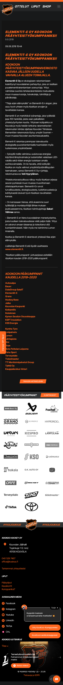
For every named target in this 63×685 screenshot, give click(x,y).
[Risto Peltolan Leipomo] (52, 483)
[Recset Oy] (31, 483)
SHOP (46, 6)
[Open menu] (59, 6)
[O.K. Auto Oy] (31, 469)
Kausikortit (7, 586)
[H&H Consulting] (31, 421)
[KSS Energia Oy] (52, 445)
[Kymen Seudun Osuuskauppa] (31, 456)
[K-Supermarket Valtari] (11, 457)
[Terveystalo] (11, 495)
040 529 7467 (8, 558)
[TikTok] (11, 507)
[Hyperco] (52, 421)
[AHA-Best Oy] (11, 408)
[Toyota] (31, 507)
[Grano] (11, 421)
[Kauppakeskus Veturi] (11, 433)
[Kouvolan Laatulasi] (52, 433)
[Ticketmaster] (52, 495)
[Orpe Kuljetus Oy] (11, 483)
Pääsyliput (7, 582)
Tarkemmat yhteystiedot (13, 568)
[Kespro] (31, 433)
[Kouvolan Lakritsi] (11, 445)
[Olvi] (52, 470)
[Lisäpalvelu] (52, 457)
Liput (35, 6)
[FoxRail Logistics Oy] (52, 408)
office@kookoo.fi (10, 561)
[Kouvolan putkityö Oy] (31, 445)
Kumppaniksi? (8, 589)
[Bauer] (31, 408)
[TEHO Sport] (31, 495)
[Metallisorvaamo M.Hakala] (11, 469)
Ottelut (22, 6)
